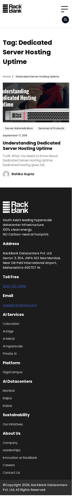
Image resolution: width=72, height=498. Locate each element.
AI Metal (9, 339)
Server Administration (19, 128)
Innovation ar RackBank (20, 458)
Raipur (7, 398)
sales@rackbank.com (20, 305)
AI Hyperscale (13, 346)
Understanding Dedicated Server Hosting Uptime (31, 145)
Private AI (10, 354)
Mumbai (9, 391)
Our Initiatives (13, 424)
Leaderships (12, 450)
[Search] (65, 19)
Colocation (11, 324)
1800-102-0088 (14, 286)
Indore (7, 406)
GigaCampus (13, 372)
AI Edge (8, 331)
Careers (9, 465)
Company (10, 443)
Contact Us (11, 473)
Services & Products (51, 128)
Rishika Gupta (23, 174)
